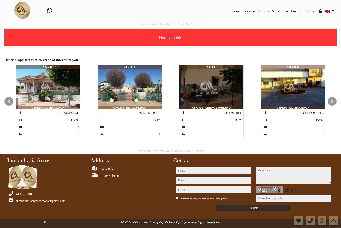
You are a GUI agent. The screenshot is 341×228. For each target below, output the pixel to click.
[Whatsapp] (49, 10)
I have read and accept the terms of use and (204, 198)
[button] (8, 101)
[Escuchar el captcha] (293, 190)
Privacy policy (156, 222)
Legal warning (189, 222)
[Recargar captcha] (287, 190)
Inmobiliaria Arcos (138, 222)
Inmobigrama (213, 222)
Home (236, 11)
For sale (249, 11)
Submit (254, 207)
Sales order (280, 11)
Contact (310, 11)
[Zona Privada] (320, 11)
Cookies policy (172, 222)
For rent (263, 11)
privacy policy (222, 198)
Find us (296, 11)
